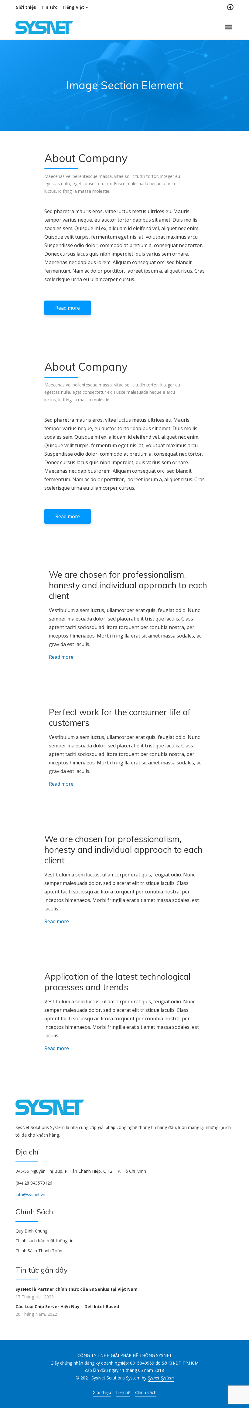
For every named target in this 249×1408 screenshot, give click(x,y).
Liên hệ (123, 1392)
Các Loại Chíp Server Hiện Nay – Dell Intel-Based (67, 1306)
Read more (67, 307)
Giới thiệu (25, 7)
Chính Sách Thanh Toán (38, 1250)
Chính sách (145, 1392)
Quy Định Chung (31, 1231)
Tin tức (49, 7)
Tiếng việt (73, 7)
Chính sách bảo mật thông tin (44, 1240)
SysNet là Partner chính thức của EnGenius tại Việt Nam (76, 1289)
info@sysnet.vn (30, 1194)
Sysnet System (161, 1378)
